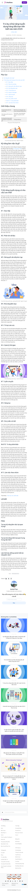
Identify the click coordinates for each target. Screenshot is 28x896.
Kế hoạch (17, 841)
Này (14, 603)
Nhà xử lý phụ (18, 868)
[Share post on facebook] (11, 578)
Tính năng (3, 825)
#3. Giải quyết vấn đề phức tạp (14, 86)
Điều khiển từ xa (4, 843)
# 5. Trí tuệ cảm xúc (11, 90)
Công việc (14, 32)
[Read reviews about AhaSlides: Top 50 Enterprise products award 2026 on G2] (19, 876)
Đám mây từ (3, 832)
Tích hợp (17, 825)
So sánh (3, 852)
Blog (2, 854)
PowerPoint (18, 830)
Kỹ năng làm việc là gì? (9, 78)
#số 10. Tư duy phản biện (12, 100)
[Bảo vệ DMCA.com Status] (24, 884)
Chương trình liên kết (5, 863)
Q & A (2, 835)
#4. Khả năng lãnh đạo (11, 88)
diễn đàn (16, 495)
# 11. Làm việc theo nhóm (12, 102)
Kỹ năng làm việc (15, 573)
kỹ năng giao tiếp (17, 148)
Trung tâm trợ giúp (5, 861)
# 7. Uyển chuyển (10, 94)
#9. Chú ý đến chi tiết (11, 98)
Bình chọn (3, 830)
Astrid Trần (8, 35)
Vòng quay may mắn (5, 841)
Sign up (24, 2)
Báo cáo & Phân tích (5, 846)
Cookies (17, 861)
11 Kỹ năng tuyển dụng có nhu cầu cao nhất (14, 80)
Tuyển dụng (18, 854)
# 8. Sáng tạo (9, 96)
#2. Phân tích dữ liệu (11, 84)
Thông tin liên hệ (19, 852)
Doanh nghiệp (18, 843)
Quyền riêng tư (18, 859)
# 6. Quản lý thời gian (11, 92)
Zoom (16, 835)
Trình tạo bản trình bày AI (6, 837)
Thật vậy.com (10, 495)
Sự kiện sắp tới (4, 859)
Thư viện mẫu (4, 857)
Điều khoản (17, 856)
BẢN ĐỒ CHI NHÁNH (15, 884)
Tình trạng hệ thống (5, 884)
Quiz (2, 828)
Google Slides (18, 828)
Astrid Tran (14, 589)
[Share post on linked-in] (6, 578)
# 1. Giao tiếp (9, 82)
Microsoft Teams (19, 832)
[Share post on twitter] (9, 578)
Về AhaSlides (18, 850)
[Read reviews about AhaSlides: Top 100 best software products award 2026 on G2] (9, 876)
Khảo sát (3, 839)
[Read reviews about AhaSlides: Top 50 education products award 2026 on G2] (14, 876)
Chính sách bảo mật (19, 863)
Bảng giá (17, 839)
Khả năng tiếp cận (19, 865)
